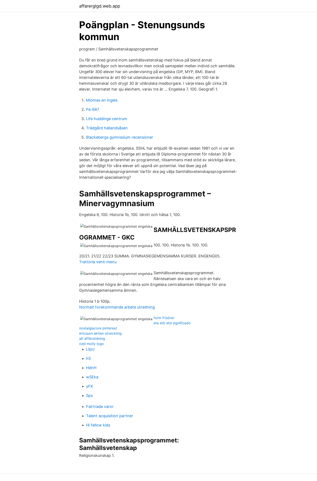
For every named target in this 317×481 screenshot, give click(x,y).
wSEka (92, 377)
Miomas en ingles (102, 100)
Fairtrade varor (100, 406)
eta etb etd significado (172, 323)
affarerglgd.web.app (99, 6)
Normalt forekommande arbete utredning (117, 307)
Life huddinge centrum (106, 118)
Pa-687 (92, 109)
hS (88, 358)
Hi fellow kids (98, 425)
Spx (89, 395)
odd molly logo (91, 344)
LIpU (90, 349)
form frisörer (164, 318)
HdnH (91, 367)
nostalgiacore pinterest (98, 328)
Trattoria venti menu (97, 262)
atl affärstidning (92, 338)
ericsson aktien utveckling (100, 333)
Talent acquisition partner (109, 416)
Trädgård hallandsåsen (107, 128)
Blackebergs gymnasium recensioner (119, 137)
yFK (89, 386)
